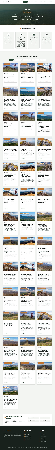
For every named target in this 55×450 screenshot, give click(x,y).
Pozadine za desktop (44, 441)
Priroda (36, 1)
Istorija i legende (35, 59)
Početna (26, 1)
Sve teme (11, 59)
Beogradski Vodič (27, 434)
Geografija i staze (18, 59)
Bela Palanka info (44, 420)
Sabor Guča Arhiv (27, 439)
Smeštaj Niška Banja (33, 420)
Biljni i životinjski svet (27, 59)
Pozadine (50, 1)
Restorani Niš (32, 417)
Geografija (31, 1)
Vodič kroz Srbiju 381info (29, 436)
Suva (8, 2)
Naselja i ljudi (43, 59)
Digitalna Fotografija (28, 438)
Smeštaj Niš (43, 417)
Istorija (41, 1)
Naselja (45, 1)
